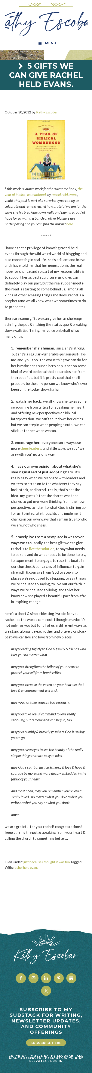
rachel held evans (64, 194)
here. (70, 224)
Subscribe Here (46, 1043)
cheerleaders (30, 448)
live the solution (41, 549)
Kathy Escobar (46, 19)
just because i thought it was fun (46, 862)
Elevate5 (38, 1061)
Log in (56, 1061)
